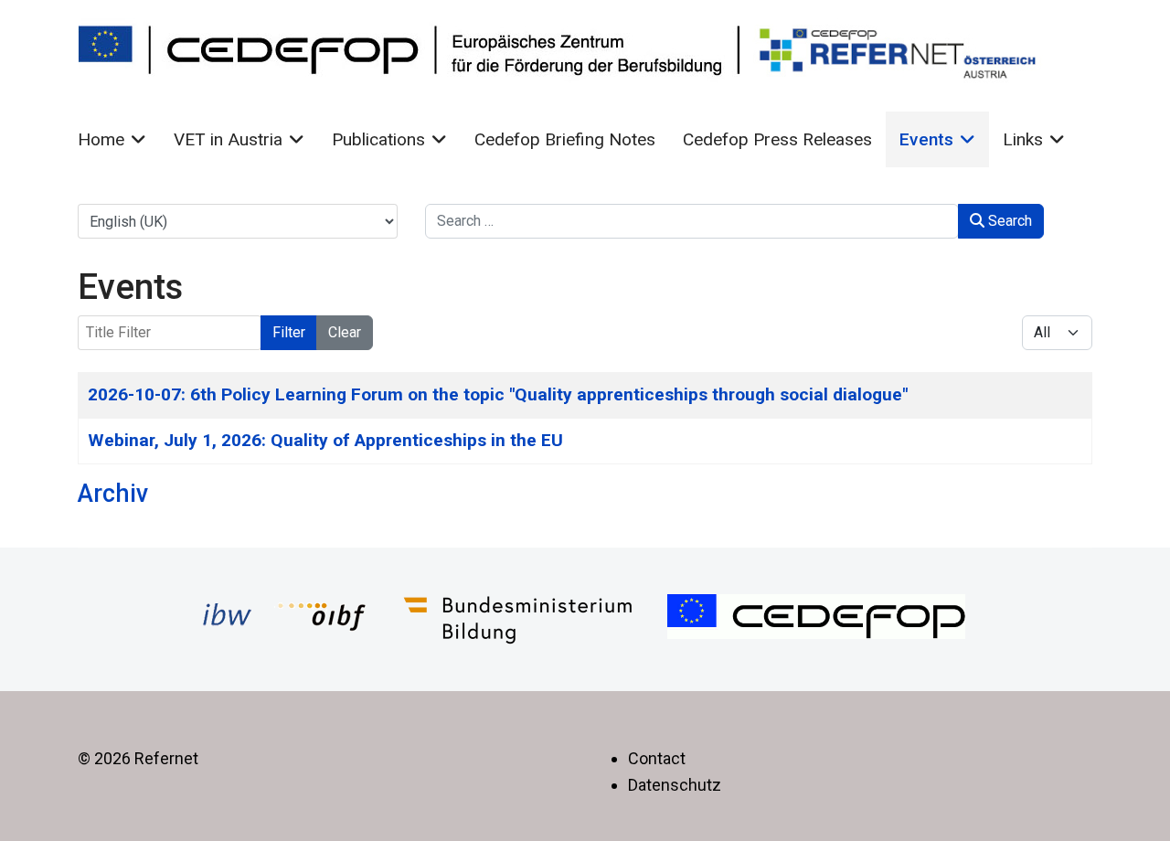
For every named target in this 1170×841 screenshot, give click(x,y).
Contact (657, 758)
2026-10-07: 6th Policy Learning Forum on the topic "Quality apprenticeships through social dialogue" (498, 394)
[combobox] (692, 221)
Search (1008, 220)
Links (1023, 139)
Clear (344, 332)
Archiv (113, 493)
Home (101, 139)
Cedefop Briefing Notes (564, 139)
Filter (288, 332)
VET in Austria (228, 139)
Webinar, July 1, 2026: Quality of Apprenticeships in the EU (325, 440)
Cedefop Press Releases (777, 139)
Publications (378, 139)
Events (926, 139)
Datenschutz (674, 784)
